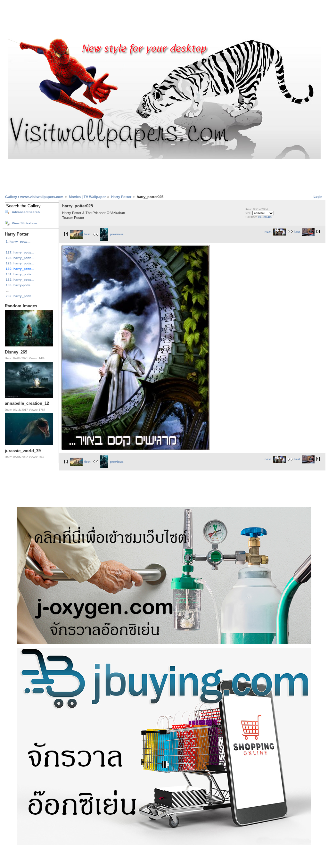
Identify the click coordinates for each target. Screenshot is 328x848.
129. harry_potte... (20, 263)
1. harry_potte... (18, 241)
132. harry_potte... (20, 279)
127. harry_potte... (20, 252)
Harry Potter (121, 197)
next (268, 231)
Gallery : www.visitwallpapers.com (34, 197)
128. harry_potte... (20, 258)
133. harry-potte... (19, 285)
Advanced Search (26, 212)
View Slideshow (24, 223)
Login (318, 196)
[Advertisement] (164, 20)
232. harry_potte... (20, 296)
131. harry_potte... (20, 274)
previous (117, 234)
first (87, 234)
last (297, 231)
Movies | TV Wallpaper (87, 197)
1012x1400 (265, 217)
